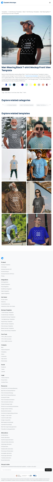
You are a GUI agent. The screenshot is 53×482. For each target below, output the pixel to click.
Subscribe (48, 469)
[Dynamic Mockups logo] (2, 258)
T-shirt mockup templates (31, 76)
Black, (9, 92)
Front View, (14, 92)
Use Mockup (5, 89)
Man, (18, 92)
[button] (8, 3)
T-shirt (24, 92)
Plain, (21, 92)
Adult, (6, 92)
